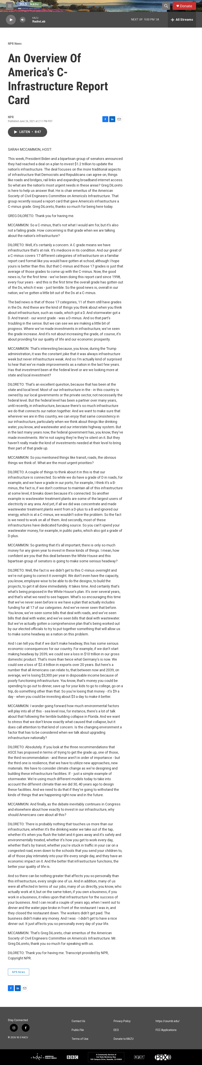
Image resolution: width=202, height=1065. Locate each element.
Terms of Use (80, 1038)
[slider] (29, 20)
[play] (11, 20)
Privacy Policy (122, 1021)
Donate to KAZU (124, 1038)
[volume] (22, 19)
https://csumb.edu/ (168, 1021)
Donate (186, 6)
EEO (116, 1030)
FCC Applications (166, 1030)
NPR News (15, 43)
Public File (78, 1030)
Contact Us (78, 1021)
